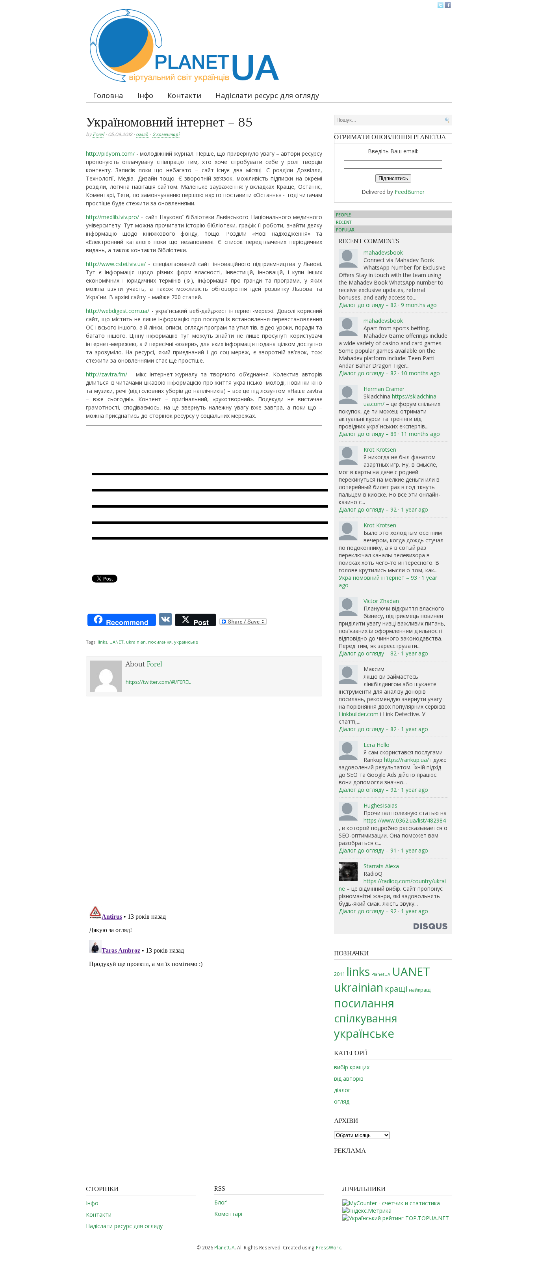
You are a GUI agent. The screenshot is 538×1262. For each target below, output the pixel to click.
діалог (342, 1090)
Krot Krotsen (380, 449)
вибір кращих (351, 1067)
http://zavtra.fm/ (106, 374)
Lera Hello (377, 744)
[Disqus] (204, 798)
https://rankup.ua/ (406, 759)
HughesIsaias (380, 805)
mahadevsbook (383, 252)
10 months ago (420, 373)
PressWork (328, 1247)
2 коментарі (166, 134)
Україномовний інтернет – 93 (378, 577)
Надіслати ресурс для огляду (267, 95)
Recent (343, 222)
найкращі (420, 989)
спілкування (365, 1018)
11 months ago (420, 433)
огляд (142, 134)
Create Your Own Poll (308, 595)
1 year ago (414, 509)
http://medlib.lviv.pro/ (112, 217)
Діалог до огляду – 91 (368, 850)
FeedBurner (410, 191)
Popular (345, 230)
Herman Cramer (384, 389)
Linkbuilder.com (358, 714)
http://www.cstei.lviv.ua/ (116, 264)
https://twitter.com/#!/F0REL (158, 682)
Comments (269, 595)
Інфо (145, 95)
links (102, 642)
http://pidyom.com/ (110, 153)
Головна (108, 95)
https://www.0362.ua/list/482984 (405, 820)
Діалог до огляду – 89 (368, 433)
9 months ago (419, 305)
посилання (160, 642)
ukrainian (136, 642)
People (343, 215)
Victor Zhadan (381, 601)
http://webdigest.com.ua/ (117, 311)
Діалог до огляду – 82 (368, 305)
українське (186, 642)
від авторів (349, 1078)
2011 (339, 973)
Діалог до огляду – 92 (368, 509)
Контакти (184, 95)
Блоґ (220, 1202)
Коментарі (228, 1213)
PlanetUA (380, 974)
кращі (396, 988)
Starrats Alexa (381, 866)
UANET (116, 642)
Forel (98, 134)
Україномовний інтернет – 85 (169, 122)
